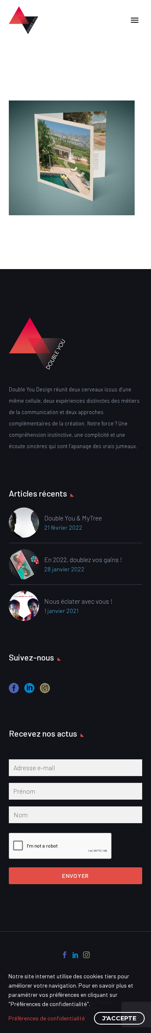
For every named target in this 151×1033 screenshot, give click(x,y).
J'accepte (119, 1018)
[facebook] (14, 691)
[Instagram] (86, 954)
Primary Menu (134, 20)
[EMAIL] (75, 769)
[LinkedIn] (75, 954)
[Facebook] (64, 954)
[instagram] (45, 691)
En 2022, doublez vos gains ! (83, 559)
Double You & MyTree (73, 518)
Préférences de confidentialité (46, 1018)
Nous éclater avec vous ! (78, 601)
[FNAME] (75, 793)
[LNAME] (75, 816)
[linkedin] (29, 691)
